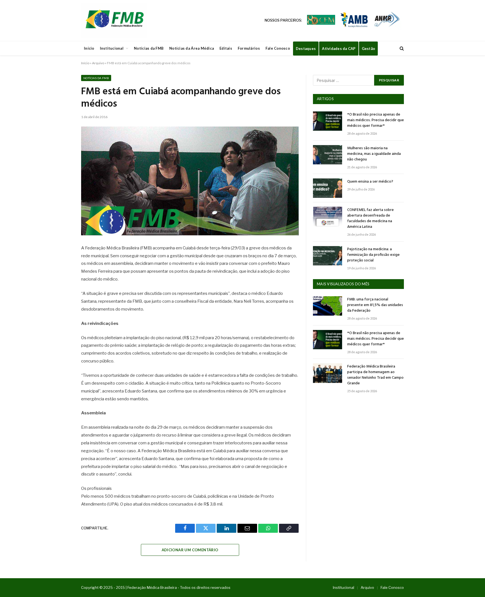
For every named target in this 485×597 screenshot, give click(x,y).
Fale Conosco (278, 48)
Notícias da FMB (149, 48)
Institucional (111, 48)
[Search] (401, 48)
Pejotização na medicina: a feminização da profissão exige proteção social (373, 255)
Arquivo (98, 63)
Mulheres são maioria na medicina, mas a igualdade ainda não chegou (374, 154)
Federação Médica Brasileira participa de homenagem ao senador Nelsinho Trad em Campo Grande (375, 375)
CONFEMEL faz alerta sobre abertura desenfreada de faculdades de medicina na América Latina (370, 218)
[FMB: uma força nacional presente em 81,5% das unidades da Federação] (327, 306)
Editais (225, 48)
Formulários (249, 48)
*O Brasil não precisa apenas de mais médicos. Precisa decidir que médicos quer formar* (375, 120)
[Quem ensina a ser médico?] (327, 188)
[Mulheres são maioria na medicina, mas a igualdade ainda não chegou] (327, 154)
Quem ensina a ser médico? (370, 182)
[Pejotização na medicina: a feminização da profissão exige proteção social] (327, 255)
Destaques (306, 48)
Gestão (368, 48)
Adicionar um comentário (190, 550)
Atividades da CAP (338, 48)
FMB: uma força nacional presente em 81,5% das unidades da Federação (375, 305)
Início (89, 48)
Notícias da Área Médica (191, 48)
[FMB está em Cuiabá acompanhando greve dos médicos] (190, 181)
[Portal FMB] (114, 20)
